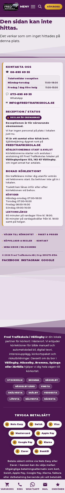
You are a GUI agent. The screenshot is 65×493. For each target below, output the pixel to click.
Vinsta (45, 386)
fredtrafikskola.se (23, 145)
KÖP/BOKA (53, 6)
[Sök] (40, 7)
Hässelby (51, 380)
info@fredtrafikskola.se (31, 102)
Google (47, 260)
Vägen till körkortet (19, 234)
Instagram (30, 260)
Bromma (34, 380)
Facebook (10, 260)
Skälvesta (15, 392)
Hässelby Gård (25, 386)
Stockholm (14, 380)
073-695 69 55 (21, 94)
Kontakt (42, 241)
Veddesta (50, 392)
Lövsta (14, 399)
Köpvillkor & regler (18, 241)
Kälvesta (31, 399)
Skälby (33, 392)
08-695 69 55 (20, 72)
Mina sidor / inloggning (20, 247)
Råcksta (49, 399)
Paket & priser (48, 234)
